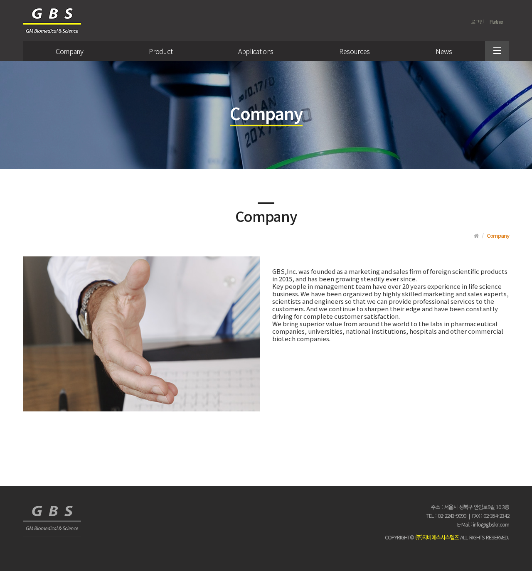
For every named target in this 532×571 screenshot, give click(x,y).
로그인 (477, 21)
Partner (496, 21)
